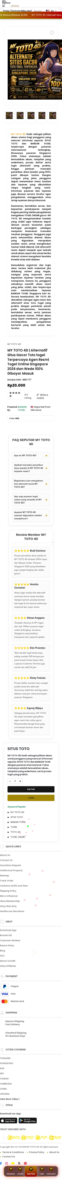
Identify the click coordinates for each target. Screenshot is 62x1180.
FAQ (2, 955)
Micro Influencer (9, 895)
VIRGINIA (4, 1093)
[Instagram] (8, 1163)
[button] (52, 32)
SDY (2, 1073)
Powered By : (12, 408)
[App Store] (9, 1121)
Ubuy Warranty (8, 906)
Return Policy (7, 945)
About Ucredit (7, 960)
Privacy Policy (36, 1152)
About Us (5, 855)
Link (42, 1174)
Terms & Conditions (13, 1152)
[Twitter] (20, 1163)
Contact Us (6, 860)
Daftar (31, 1174)
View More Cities (9, 1099)
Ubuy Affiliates (8, 965)
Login (20, 1174)
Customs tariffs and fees (14, 885)
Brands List (6, 935)
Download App (8, 930)
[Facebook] (2, 1163)
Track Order (6, 880)
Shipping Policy (8, 890)
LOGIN (31, 798)
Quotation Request (10, 865)
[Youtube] (14, 1163)
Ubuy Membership (10, 901)
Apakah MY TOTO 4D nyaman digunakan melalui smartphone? (28, 515)
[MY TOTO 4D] (14, 6)
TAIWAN (4, 1078)
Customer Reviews (10, 940)
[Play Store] (28, 1121)
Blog (2, 950)
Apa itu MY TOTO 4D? (25, 455)
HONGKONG (6, 1063)
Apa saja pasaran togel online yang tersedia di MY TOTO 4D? (28, 499)
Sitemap (4, 875)
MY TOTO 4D (18, 134)
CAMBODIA (6, 1083)
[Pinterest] (27, 1163)
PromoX (11, 1174)
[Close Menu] (3, 6)
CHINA (3, 1088)
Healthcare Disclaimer (12, 911)
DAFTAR (31, 789)
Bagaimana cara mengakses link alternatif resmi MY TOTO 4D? (28, 483)
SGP (2, 1068)
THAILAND (5, 1058)
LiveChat (51, 1174)
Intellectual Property (11, 870)
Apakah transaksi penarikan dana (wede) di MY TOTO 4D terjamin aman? (28, 468)
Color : (14, 418)
